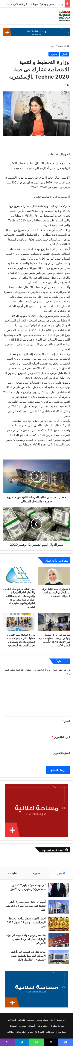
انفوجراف (21, 1031)
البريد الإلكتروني (61, 737)
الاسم (66, 721)
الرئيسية (62, 45)
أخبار (53, 45)
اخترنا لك (39, 1031)
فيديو (30, 1031)
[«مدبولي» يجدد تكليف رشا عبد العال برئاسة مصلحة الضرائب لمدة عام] (54, 576)
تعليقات (12, 873)
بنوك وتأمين (42, 1019)
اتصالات (12, 1019)
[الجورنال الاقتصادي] (64, 16)
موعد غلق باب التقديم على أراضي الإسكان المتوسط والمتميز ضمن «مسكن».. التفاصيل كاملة (28, 955)
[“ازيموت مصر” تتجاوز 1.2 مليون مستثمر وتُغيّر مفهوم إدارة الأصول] (58, 890)
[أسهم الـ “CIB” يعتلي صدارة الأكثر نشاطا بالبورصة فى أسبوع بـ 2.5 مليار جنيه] (58, 907)
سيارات (22, 1025)
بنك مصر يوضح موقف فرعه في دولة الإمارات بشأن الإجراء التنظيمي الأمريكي (26, 938)
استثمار (13, 1025)
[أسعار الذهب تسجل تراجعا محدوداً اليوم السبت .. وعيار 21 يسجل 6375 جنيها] (58, 924)
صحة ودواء (61, 1031)
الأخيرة (37, 873)
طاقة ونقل (42, 1025)
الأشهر (61, 873)
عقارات (21, 1019)
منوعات (50, 1031)
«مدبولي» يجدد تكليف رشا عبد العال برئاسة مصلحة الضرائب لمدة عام (56, 592)
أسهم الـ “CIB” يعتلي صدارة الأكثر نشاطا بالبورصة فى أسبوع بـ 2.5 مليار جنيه (25, 905)
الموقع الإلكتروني (61, 752)
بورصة (30, 1019)
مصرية (54, 54)
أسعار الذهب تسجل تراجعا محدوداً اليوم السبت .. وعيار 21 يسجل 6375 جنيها (26, 922)
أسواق (31, 1025)
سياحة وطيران (56, 1025)
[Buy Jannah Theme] (36, 31)
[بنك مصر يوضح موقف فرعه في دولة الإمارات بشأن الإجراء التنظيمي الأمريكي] (58, 940)
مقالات (10, 1031)
